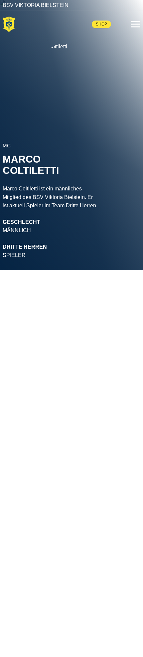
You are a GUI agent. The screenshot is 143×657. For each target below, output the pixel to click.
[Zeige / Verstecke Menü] (135, 24)
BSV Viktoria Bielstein (36, 5)
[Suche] (121, 24)
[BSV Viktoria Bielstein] (9, 24)
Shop (101, 24)
